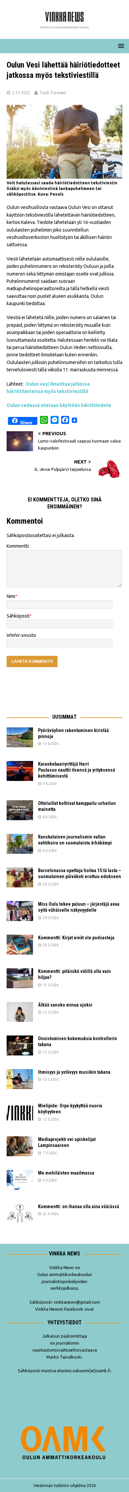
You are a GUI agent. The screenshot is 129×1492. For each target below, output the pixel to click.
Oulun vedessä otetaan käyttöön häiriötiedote (59, 405)
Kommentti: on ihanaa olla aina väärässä (79, 1206)
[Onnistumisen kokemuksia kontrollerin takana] (20, 1045)
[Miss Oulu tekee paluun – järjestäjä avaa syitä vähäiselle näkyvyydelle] (20, 911)
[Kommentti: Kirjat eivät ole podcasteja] (20, 945)
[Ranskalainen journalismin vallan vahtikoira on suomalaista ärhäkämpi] (20, 844)
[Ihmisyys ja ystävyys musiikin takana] (20, 1079)
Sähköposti (18, 616)
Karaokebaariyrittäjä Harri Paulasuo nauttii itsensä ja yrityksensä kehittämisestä (76, 770)
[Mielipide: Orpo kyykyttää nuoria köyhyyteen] (20, 1113)
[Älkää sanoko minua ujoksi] (20, 1012)
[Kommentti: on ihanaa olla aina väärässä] (20, 1213)
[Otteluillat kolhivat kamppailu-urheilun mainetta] (20, 810)
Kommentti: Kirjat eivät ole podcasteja (76, 937)
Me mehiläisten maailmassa (66, 1173)
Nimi (11, 596)
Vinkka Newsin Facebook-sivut (64, 1309)
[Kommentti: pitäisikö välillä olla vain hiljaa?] (20, 978)
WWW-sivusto (21, 635)
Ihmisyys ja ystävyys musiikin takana (75, 1072)
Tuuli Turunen (52, 92)
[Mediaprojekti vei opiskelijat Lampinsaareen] (20, 1146)
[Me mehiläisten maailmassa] (20, 1180)
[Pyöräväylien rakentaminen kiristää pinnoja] (20, 737)
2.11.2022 (21, 92)
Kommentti (18, 546)
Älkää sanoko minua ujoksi (65, 1005)
